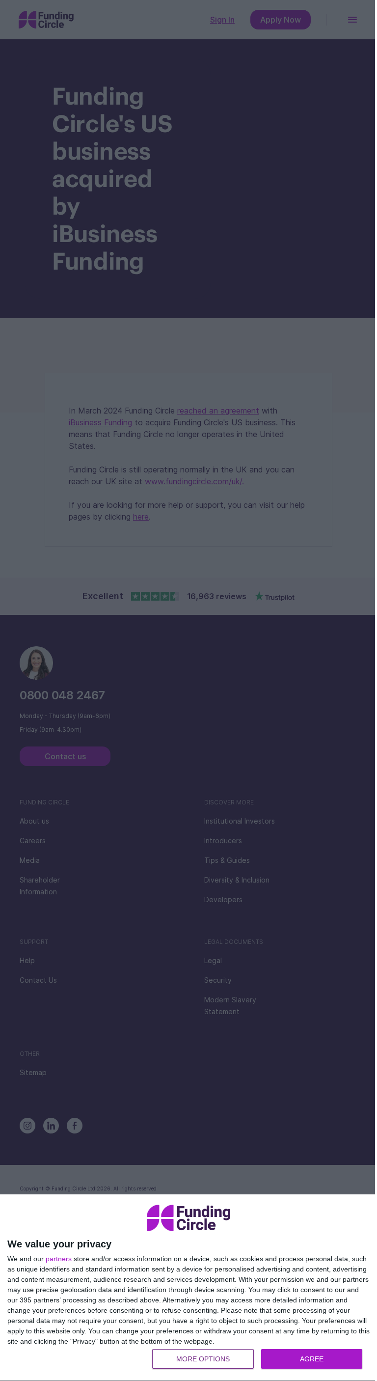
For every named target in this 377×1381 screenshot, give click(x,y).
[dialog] (188, 1288)
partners (59, 1258)
